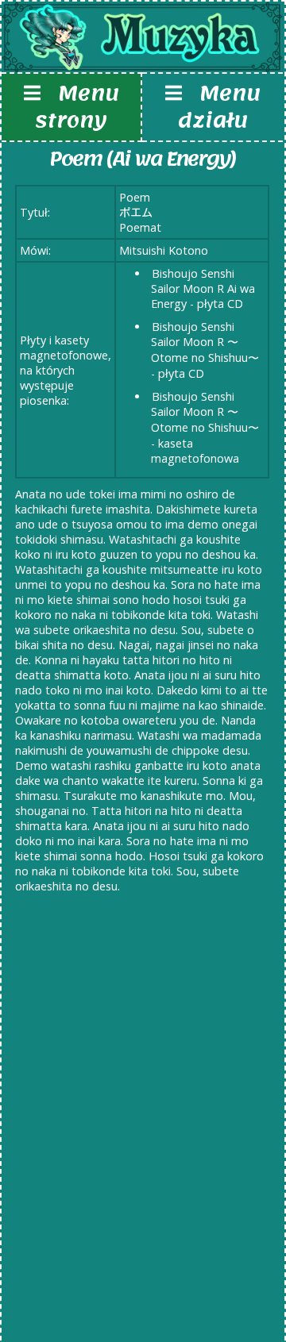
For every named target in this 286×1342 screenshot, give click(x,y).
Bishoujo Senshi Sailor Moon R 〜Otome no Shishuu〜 (205, 342)
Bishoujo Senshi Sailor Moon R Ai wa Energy (203, 288)
